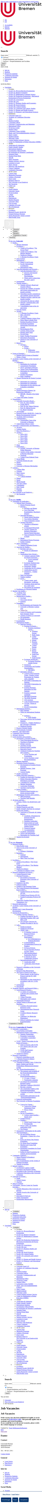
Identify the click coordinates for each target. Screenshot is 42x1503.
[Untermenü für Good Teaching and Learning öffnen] (31, 737)
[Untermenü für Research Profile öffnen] (23, 844)
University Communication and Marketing (22, 124)
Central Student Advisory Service (19, 140)
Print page (4, 1431)
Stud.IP (11, 157)
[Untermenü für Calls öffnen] (20, 925)
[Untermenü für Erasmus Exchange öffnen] (37, 626)
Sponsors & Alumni (11, 77)
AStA (10, 119)
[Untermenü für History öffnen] (22, 343)
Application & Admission (16, 145)
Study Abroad (13, 165)
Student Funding (14, 121)
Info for (7, 70)
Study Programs (13, 159)
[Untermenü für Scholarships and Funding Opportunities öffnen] (33, 668)
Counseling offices (14, 122)
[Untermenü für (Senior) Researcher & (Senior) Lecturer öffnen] (17, 380)
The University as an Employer (18, 182)
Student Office (13, 129)
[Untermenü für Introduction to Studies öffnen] (31, 596)
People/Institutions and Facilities (13, 59)
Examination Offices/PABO (17, 150)
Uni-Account (13, 203)
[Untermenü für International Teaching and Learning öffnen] (39, 795)
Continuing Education (11, 75)
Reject (15, 1500)
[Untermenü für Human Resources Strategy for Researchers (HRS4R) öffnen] (31, 392)
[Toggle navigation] (1, 47)
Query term (4, 55)
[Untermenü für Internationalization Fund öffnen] (36, 960)
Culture (11, 194)
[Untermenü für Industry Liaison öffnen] (23, 1166)
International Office (15, 126)
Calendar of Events (14, 205)
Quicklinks (8, 87)
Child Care (12, 186)
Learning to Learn (14, 163)
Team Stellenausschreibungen (18, 1428)
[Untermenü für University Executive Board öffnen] (34, 401)
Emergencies (13, 198)
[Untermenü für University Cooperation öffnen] (28, 1029)
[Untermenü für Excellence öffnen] (20, 860)
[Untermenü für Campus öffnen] (18, 468)
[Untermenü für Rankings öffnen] (23, 853)
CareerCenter (13, 173)
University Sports (14, 191)
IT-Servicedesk (13, 193)
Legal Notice (9, 1461)
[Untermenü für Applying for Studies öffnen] (30, 547)
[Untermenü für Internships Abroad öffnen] (33, 672)
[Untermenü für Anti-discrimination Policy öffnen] (37, 271)
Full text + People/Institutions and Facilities (16, 61)
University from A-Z (15, 115)
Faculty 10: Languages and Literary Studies (22, 108)
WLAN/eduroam (14, 207)
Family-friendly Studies (16, 147)
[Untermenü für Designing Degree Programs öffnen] (34, 763)
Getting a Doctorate (15, 177)
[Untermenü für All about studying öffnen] (24, 800)
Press (6, 81)
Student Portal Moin (15, 156)
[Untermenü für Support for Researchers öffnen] (28, 913)
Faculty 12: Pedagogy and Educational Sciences (23, 112)
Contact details (5, 1454)
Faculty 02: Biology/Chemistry (18, 92)
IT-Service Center (14, 128)
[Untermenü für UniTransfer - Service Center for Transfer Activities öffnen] (19, 1187)
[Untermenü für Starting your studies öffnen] (26, 591)
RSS (2, 1430)
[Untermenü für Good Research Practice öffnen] (32, 990)
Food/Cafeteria (13, 189)
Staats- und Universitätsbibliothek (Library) (22, 133)
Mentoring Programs (15, 175)
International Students (15, 149)
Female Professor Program (17, 214)
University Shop (14, 201)
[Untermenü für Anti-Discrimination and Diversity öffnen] (38, 269)
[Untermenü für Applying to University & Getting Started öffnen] (25, 814)
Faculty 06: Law (14, 101)
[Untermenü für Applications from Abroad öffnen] (37, 554)
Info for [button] (7, 1209)
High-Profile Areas (14, 217)
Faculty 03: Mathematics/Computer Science (22, 94)
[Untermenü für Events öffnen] (29, 348)
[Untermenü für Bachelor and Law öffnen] (32, 549)
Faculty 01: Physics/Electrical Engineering (22, 91)
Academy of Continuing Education (19, 117)
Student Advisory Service (16, 161)
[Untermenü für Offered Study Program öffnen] (31, 503)
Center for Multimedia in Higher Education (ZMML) (25, 142)
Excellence (12, 210)
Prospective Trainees (19, 1218)
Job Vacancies (13, 184)
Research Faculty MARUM (17, 212)
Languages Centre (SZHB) (17, 131)
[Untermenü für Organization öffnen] (21, 399)
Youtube (7, 1490)
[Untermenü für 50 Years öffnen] (26, 345)
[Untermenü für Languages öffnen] (24, 475)
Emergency (8, 1465)
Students (7, 72)
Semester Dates (13, 154)
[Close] (9, 498)
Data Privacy (9, 1463)
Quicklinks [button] (8, 1225)
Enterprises (8, 79)
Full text (5, 57)
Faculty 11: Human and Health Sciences (21, 110)
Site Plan (11, 196)
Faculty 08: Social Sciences (17, 105)
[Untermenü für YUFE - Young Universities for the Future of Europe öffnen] (28, 1043)
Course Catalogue (14, 168)
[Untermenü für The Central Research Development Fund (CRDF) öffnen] (26, 890)
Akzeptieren (24, 1500)
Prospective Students (11, 74)
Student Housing (14, 200)
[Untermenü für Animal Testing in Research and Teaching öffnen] (23, 1004)
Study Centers (13, 135)
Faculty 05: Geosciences (16, 100)
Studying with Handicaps (16, 166)
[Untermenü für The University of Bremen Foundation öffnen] (17, 1103)
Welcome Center (14, 138)
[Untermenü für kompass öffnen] (30, 716)
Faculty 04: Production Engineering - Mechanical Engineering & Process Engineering (24, 97)
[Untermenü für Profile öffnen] (17, 243)
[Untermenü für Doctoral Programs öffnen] (29, 876)
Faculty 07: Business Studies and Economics (22, 103)
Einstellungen (6, 1500)
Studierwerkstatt (14, 136)
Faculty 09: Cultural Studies (17, 107)
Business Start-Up (14, 180)
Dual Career (12, 179)
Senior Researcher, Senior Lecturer (19, 215)
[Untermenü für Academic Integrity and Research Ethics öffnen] (38, 988)
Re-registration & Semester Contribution (21, 152)
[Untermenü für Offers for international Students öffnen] (21, 714)
